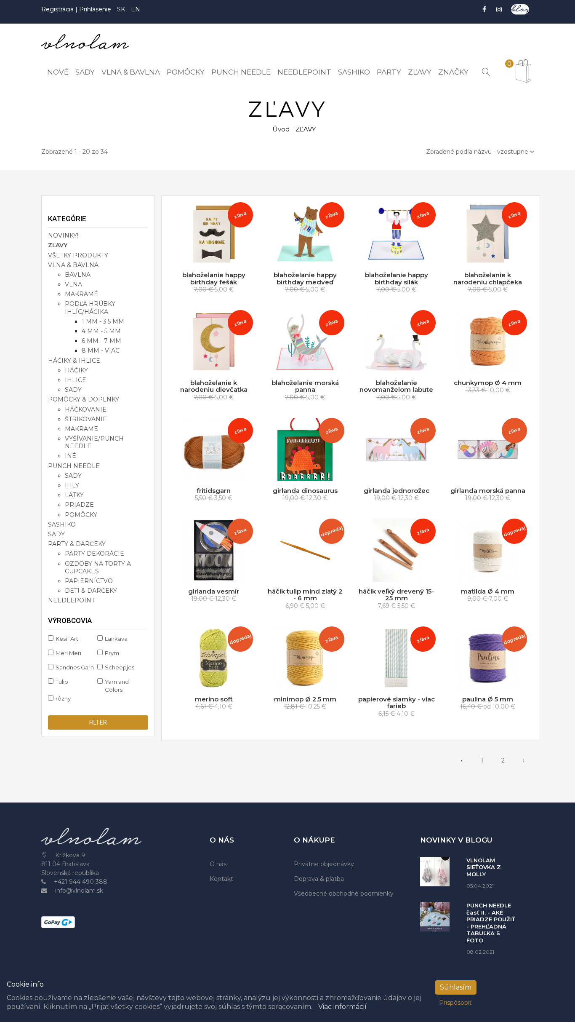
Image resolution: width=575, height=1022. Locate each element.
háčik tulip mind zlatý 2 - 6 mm (305, 594)
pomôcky (81, 515)
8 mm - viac (101, 350)
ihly (72, 485)
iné (70, 456)
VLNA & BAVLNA (73, 265)
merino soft (214, 699)
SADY (56, 534)
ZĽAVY (57, 245)
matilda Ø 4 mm (487, 591)
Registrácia (58, 9)
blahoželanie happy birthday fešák (213, 278)
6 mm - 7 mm (101, 341)
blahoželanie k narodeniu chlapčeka (487, 278)
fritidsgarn (214, 491)
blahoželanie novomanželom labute (396, 386)
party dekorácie (94, 553)
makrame (81, 429)
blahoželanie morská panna (305, 386)
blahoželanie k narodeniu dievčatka (214, 386)
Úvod (281, 129)
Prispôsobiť (455, 1002)
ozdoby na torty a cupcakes (98, 567)
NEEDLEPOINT (71, 600)
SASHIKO (62, 524)
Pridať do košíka (216, 257)
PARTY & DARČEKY (77, 544)
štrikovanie (86, 419)
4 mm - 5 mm (101, 331)
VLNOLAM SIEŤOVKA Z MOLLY (483, 867)
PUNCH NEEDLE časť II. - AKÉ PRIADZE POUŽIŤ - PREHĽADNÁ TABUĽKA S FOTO (490, 923)
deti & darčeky (91, 590)
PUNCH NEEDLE (74, 466)
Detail (491, 365)
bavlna (78, 274)
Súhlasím (455, 987)
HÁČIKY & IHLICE (74, 360)
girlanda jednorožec (396, 491)
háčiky (76, 370)
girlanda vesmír (213, 591)
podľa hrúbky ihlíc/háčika (90, 307)
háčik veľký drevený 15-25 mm (396, 594)
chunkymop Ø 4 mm (488, 383)
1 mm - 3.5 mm (103, 321)
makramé (81, 294)
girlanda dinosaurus (305, 491)
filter (98, 722)
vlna (73, 284)
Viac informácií (342, 1007)
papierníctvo (89, 581)
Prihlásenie (95, 9)
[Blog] (520, 9)
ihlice (75, 380)
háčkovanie (85, 409)
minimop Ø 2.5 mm (305, 699)
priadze (79, 504)
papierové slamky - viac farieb (396, 702)
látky (74, 495)
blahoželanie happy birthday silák (396, 278)
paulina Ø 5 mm (487, 699)
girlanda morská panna (487, 491)
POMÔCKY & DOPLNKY (83, 399)
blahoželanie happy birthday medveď (305, 278)
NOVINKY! (63, 235)
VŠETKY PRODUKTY (78, 255)
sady (73, 389)
